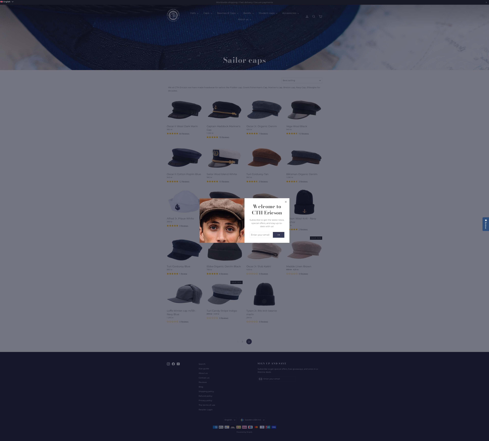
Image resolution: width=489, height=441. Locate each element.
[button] (7, 1)
